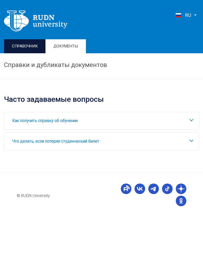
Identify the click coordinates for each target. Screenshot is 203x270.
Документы (65, 46)
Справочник (25, 46)
